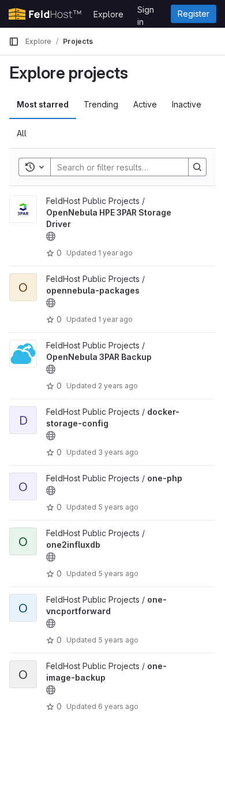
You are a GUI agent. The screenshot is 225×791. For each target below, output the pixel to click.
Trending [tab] (101, 104)
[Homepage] (45, 14)
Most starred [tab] (43, 104)
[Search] (197, 167)
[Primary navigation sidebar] (14, 41)
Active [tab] (145, 104)
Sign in (145, 11)
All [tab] (22, 133)
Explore (108, 14)
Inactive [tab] (186, 104)
